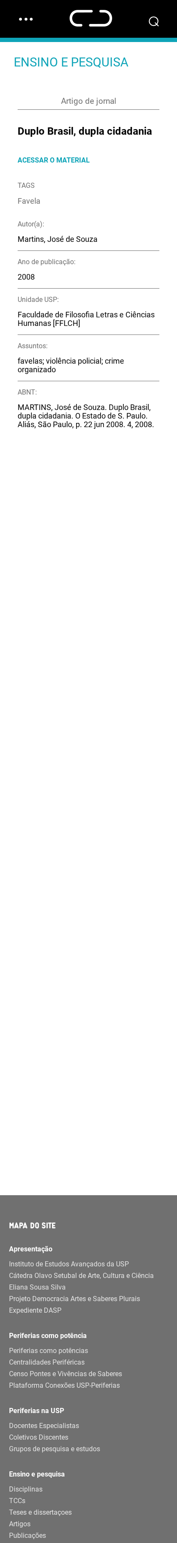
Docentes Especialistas (44, 1426)
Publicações (27, 1535)
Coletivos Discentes (38, 1437)
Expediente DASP (35, 1310)
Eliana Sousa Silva (37, 1287)
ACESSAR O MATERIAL (54, 160)
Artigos (20, 1524)
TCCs (17, 1501)
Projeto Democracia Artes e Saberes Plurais (74, 1299)
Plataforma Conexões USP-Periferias (64, 1385)
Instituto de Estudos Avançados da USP (69, 1264)
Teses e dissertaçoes (40, 1512)
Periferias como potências (48, 1351)
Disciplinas (26, 1489)
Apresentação (30, 1249)
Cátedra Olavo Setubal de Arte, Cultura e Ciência (81, 1276)
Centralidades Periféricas (47, 1362)
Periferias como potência (48, 1336)
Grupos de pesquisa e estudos (54, 1449)
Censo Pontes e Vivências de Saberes (65, 1374)
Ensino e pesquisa (37, 1474)
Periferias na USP (36, 1411)
